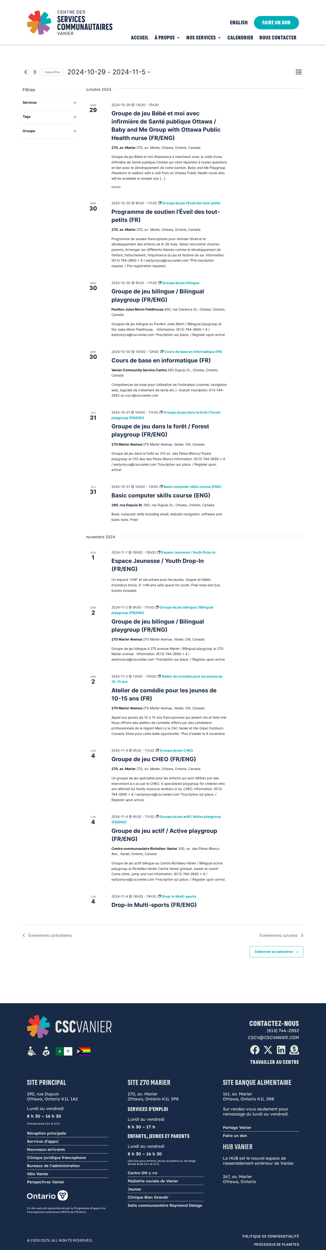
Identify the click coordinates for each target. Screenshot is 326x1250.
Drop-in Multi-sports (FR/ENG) (154, 904)
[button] (167, 37)
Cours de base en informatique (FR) (161, 360)
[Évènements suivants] (35, 72)
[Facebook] (255, 1050)
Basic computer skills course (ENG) (160, 495)
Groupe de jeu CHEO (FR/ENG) (153, 759)
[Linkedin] (281, 1050)
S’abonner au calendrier (274, 951)
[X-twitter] (268, 1050)
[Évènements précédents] (25, 72)
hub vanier (238, 1147)
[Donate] (294, 1050)
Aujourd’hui (52, 72)
